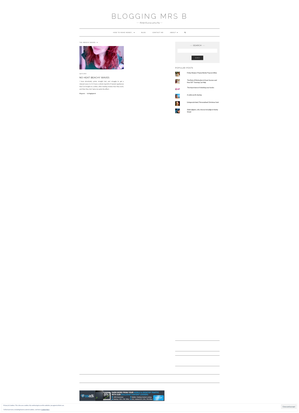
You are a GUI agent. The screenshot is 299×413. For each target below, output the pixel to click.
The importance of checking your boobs (200, 87)
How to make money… (123, 32)
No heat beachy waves (94, 77)
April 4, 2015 (82, 73)
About (173, 32)
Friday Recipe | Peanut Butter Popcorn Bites (202, 73)
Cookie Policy (45, 409)
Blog (143, 32)
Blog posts (82, 93)
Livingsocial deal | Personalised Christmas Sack (203, 102)
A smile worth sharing (194, 95)
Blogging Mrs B (149, 16)
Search (197, 58)
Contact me (158, 32)
